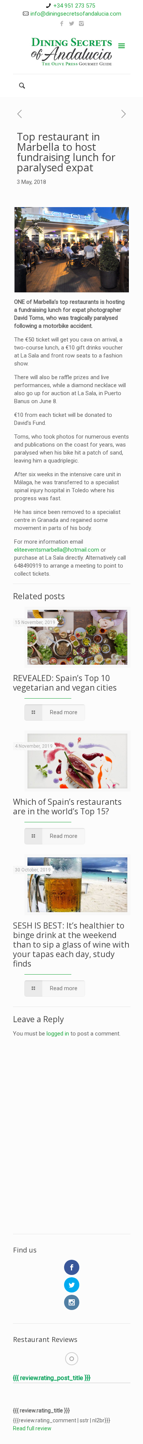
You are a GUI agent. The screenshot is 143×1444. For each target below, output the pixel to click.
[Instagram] (81, 23)
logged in (58, 1033)
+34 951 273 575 (74, 5)
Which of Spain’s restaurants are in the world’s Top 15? (67, 806)
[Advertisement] (71, 1149)
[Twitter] (71, 23)
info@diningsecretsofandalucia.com (76, 13)
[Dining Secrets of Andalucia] (71, 51)
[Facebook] (62, 23)
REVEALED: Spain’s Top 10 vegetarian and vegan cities (65, 683)
